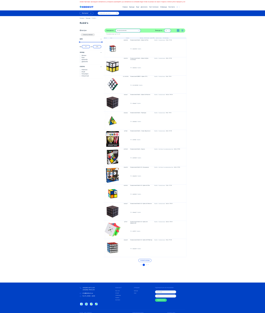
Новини (125, 7)
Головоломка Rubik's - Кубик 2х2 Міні (139, 40)
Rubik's (156, 40)
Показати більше (145, 260)
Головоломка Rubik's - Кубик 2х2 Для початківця (141, 59)
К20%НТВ (84, 59)
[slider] (79, 42)
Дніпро (84, 55)
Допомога (144, 7)
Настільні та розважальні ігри (166, 149)
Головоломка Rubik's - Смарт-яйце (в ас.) (140, 131)
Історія (117, 293)
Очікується (85, 76)
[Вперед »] (148, 265)
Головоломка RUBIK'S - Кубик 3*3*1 (138, 76)
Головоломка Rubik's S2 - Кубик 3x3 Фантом (141, 204)
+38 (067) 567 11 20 (88, 287)
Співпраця (163, 7)
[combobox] (128, 30)
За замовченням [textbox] (122, 30)
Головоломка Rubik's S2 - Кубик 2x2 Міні (140, 185)
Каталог (85, 13)
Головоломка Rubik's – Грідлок (137, 149)
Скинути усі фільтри (88, 34)
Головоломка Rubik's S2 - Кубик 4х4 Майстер (141, 240)
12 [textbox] (166, 30)
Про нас (117, 290)
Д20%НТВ (85, 61)
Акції (137, 7)
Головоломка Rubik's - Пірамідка (138, 113)
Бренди (131, 7)
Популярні (85, 73)
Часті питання (153, 7)
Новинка (84, 69)
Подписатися (161, 300)
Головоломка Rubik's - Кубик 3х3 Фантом (140, 95)
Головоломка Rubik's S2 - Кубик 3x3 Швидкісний (141, 222)
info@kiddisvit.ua (87, 293)
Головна (82, 18)
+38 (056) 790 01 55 (88, 289)
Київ (83, 57)
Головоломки (162, 40)
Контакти (171, 7)
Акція (83, 71)
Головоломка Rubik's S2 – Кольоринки (139, 167)
